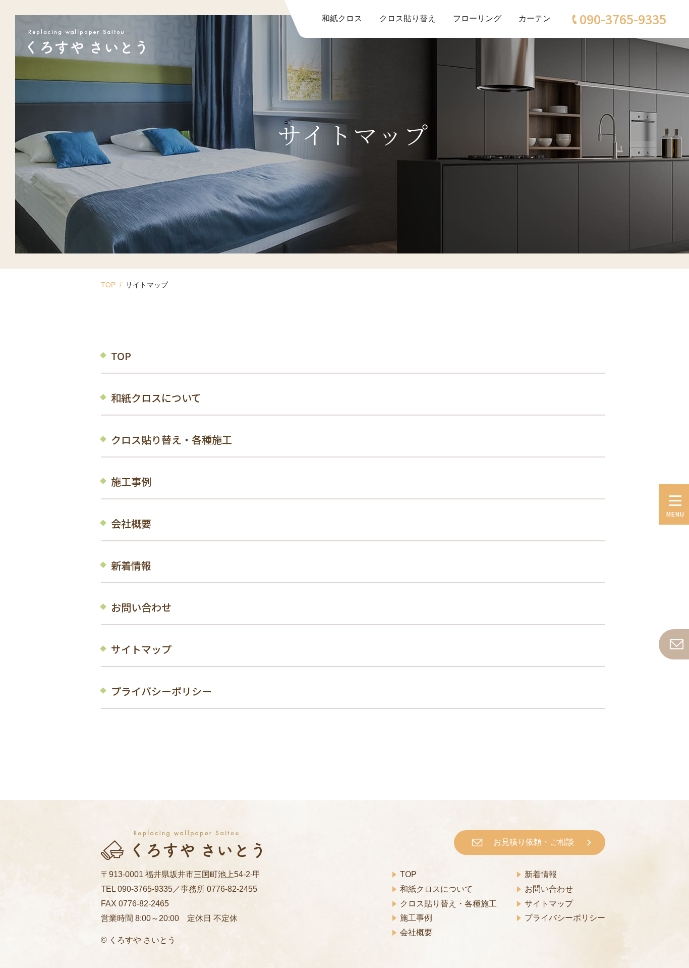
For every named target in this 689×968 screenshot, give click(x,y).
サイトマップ (141, 649)
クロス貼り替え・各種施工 (171, 439)
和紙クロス (342, 18)
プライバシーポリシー (161, 691)
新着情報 (131, 565)
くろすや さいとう (142, 940)
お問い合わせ (141, 607)
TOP (108, 285)
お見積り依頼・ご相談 (533, 842)
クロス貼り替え (407, 18)
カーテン (535, 18)
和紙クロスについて (156, 397)
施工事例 (131, 481)
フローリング (477, 18)
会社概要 (131, 523)
